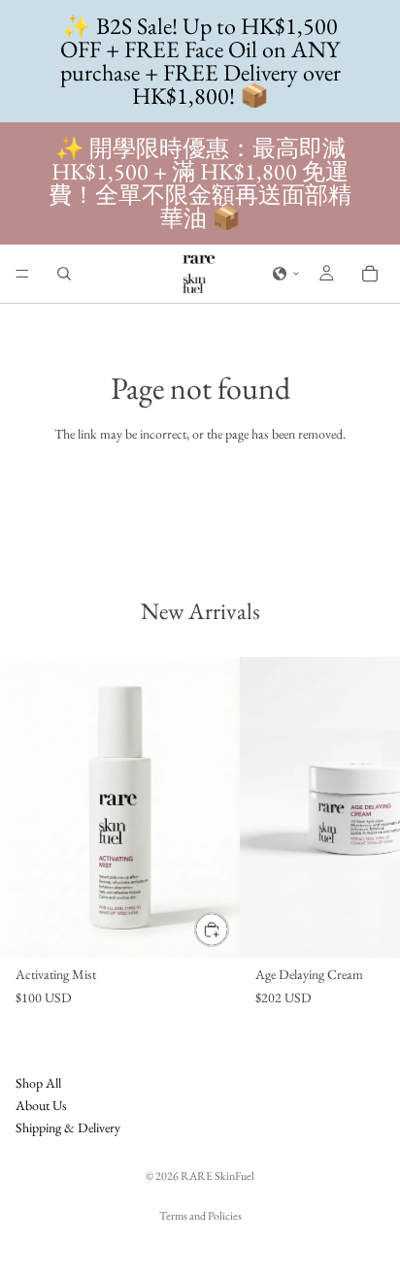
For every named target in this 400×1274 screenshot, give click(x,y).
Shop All (38, 1082)
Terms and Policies (200, 1216)
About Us (41, 1105)
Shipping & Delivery (68, 1127)
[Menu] (22, 273)
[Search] (64, 273)
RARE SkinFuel (217, 1176)
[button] (286, 273)
